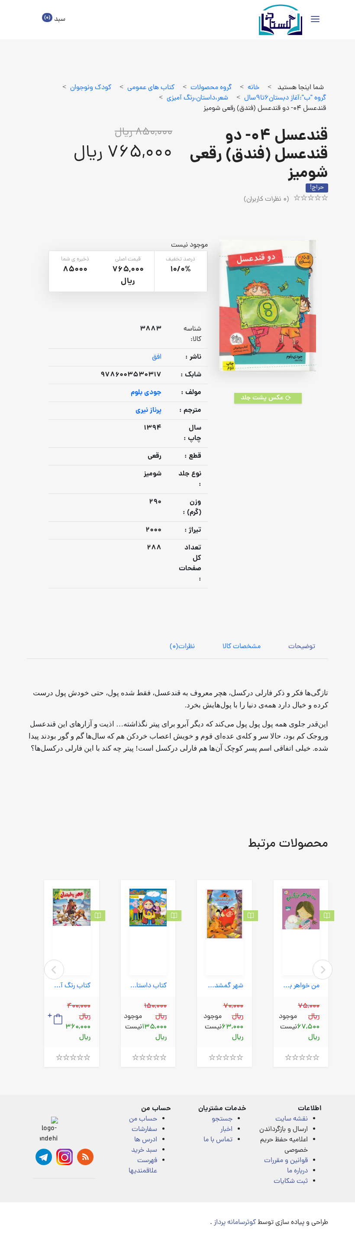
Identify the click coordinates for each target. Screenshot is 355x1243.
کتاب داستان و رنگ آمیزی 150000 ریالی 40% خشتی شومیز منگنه (148, 986)
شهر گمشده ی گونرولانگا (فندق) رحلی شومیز (224, 986)
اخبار (226, 1129)
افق (156, 357)
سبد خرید (144, 1150)
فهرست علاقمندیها (143, 1166)
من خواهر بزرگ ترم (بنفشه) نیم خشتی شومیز (301, 986)
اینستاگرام (64, 1157)
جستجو (222, 1119)
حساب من (143, 1119)
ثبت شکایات (291, 1181)
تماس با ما (217, 1140)
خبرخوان (85, 1157)
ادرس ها (145, 1140)
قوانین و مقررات (286, 1161)
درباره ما (297, 1171)
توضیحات (301, 647)
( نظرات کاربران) (266, 199)
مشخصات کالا (242, 647)
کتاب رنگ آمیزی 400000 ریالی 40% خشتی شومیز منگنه (71, 986)
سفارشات (144, 1129)
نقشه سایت (291, 1119)
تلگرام (44, 1157)
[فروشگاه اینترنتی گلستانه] (280, 19)
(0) (182, 647)
